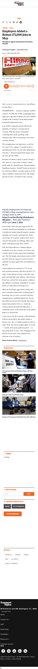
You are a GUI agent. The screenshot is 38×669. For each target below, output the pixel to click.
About (2, 615)
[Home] (19, 3)
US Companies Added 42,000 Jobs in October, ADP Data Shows (17, 371)
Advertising (4, 629)
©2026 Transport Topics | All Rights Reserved (14, 657)
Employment (23, 340)
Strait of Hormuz (11, 563)
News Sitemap (16, 659)
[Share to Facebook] (3, 22)
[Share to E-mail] (13, 22)
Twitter (9, 651)
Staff (2, 624)
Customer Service (6, 644)
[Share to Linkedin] (10, 22)
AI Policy (8, 659)
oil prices (15, 559)
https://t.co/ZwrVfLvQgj (12, 217)
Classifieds (4, 634)
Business (11, 28)
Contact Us (4, 619)
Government (5, 28)
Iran (6, 559)
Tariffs (26, 555)
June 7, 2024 (17, 222)
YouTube (14, 651)
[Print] (20, 22)
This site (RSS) (25, 651)
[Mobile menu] (2, 3)
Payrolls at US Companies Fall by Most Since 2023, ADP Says (18, 417)
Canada (17, 555)
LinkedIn (20, 651)
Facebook (3, 651)
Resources (4, 639)
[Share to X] (6, 22)
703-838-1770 (6, 612)
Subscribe (7, 506)
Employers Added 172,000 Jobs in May (12, 395)
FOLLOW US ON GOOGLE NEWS (13, 514)
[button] (17, 22)
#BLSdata (6, 219)
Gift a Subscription (19, 506)
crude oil (8, 555)
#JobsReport (28, 217)
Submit (29, 494)
